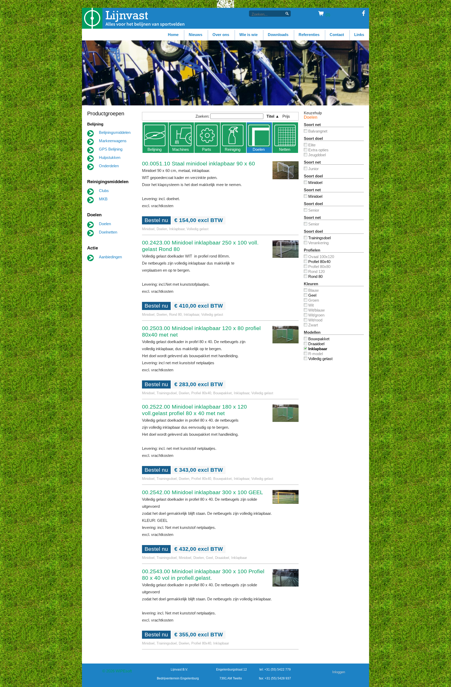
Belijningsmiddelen (114, 132)
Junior (313, 168)
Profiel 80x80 (319, 266)
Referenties (309, 35)
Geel (312, 295)
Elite (312, 145)
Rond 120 (316, 271)
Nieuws (195, 35)
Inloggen (338, 672)
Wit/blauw (316, 310)
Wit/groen (316, 315)
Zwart (313, 325)
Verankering (318, 243)
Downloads (278, 35)
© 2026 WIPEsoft (117, 671)
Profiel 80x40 (319, 261)
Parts (206, 149)
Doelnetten (108, 232)
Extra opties (318, 150)
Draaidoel (316, 344)
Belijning (154, 149)
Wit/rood (315, 320)
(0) (327, 15)
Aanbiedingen (110, 257)
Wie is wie (248, 35)
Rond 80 (315, 276)
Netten (284, 149)
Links (359, 35)
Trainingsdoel (319, 238)
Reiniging (232, 149)
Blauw (313, 290)
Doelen (105, 224)
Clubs (104, 190)
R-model (315, 353)
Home (173, 35)
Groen (313, 300)
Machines (180, 149)
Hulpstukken (109, 157)
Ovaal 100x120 (321, 256)
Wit (311, 305)
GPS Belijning (110, 149)
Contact (337, 35)
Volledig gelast (320, 358)
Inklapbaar (317, 349)
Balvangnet (317, 131)
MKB (103, 199)
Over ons (220, 35)
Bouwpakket (318, 339)
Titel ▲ (272, 116)
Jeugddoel (317, 155)
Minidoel (315, 182)
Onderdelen (109, 166)
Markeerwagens (113, 141)
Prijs (288, 116)
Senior (313, 210)
